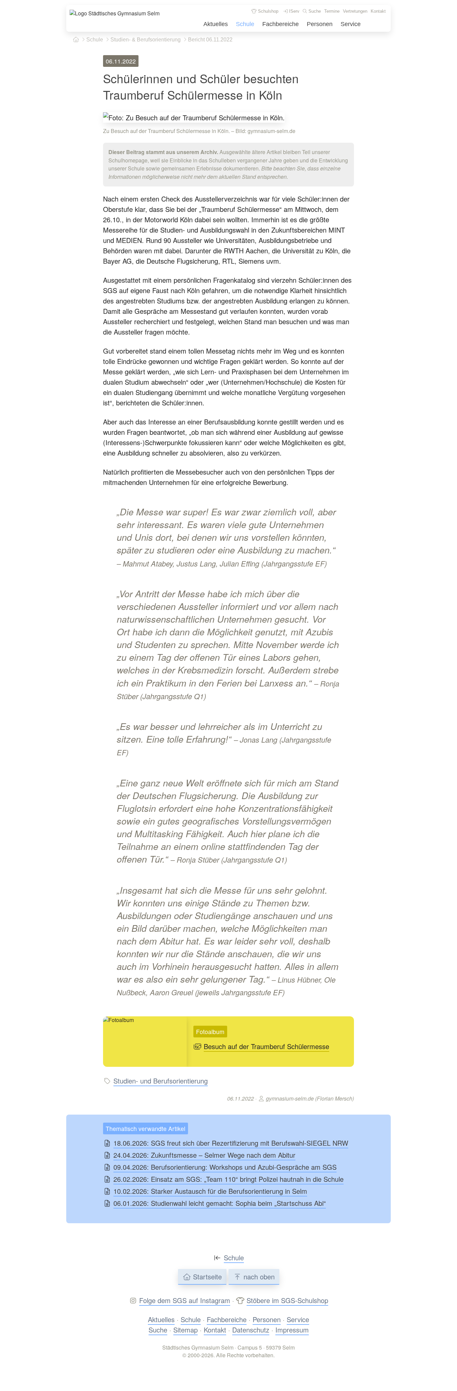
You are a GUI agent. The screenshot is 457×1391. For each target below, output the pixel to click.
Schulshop (267, 11)
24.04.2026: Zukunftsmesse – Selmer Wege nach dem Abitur (204, 1155)
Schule (245, 24)
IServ (293, 11)
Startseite (206, 1276)
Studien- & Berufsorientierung (145, 39)
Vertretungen (355, 11)
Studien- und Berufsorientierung (160, 1081)
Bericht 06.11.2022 (210, 39)
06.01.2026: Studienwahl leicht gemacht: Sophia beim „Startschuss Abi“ (219, 1203)
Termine (332, 11)
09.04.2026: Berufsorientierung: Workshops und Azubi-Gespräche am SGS (225, 1167)
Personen (320, 24)
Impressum (292, 1330)
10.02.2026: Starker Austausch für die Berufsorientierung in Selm (210, 1191)
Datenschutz (250, 1330)
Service (351, 24)
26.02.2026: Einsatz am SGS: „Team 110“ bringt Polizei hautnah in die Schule (228, 1179)
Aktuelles (215, 24)
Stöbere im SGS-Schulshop (287, 1300)
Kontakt (378, 11)
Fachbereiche (280, 24)
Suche (314, 11)
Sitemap (185, 1330)
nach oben (258, 1276)
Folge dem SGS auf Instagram (184, 1300)
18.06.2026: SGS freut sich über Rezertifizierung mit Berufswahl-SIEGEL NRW (230, 1143)
